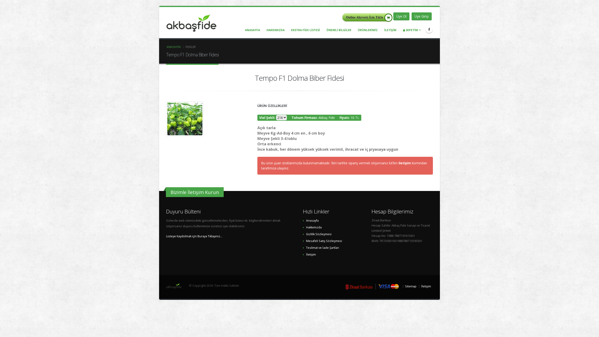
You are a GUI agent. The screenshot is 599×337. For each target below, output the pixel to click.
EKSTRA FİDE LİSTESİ (305, 30)
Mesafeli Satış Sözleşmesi (324, 241)
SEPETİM (411, 30)
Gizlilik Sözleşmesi (319, 234)
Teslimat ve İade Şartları (322, 248)
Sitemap (410, 286)
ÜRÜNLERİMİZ (368, 30)
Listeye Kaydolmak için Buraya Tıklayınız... (194, 236)
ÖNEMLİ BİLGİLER (338, 30)
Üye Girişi (422, 16)
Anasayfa (174, 47)
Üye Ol (401, 16)
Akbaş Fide (326, 117)
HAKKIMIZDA (276, 30)
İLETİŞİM (390, 30)
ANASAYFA (252, 30)
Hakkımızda (314, 227)
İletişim (311, 254)
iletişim (405, 163)
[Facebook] (429, 29)
